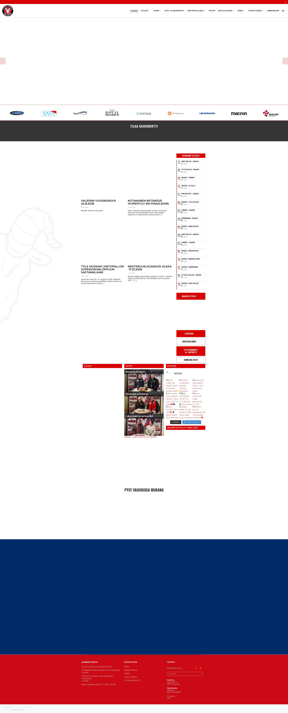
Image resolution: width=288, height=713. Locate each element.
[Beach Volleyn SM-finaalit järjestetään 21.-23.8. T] (198, 398)
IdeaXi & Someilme (18, 710)
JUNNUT (127, 673)
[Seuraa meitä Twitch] (280, 2)
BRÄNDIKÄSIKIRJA (130, 670)
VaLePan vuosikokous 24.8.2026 (98, 202)
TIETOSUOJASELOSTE (132, 680)
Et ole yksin (171, 696)
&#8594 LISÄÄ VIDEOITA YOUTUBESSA (140, 437)
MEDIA (126, 667)
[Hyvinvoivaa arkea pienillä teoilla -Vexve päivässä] (198, 385)
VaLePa (9, 707)
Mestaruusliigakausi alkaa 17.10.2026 (150, 268)
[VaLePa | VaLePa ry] (8, 10)
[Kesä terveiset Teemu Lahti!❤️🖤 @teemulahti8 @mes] (172, 412)
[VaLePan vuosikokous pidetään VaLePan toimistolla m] (185, 385)
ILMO (169, 698)
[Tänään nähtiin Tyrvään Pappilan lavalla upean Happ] (185, 412)
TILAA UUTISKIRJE (130, 677)
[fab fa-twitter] (144, 498)
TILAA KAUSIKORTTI (144, 126)
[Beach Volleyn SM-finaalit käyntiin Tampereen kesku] (172, 385)
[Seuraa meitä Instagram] (271, 2)
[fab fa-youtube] (148, 498)
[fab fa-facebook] (135, 498)
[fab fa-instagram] (139, 498)
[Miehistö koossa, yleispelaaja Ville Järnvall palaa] (198, 412)
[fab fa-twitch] (152, 498)
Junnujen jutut (191, 359)
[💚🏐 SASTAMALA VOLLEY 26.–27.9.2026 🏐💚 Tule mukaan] (185, 398)
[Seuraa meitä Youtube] (277, 2)
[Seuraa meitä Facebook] (268, 2)
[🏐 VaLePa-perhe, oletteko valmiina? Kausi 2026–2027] (172, 398)
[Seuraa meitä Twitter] (274, 2)
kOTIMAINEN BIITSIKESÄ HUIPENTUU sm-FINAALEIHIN (148, 202)
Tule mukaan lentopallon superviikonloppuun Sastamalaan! (102, 269)
